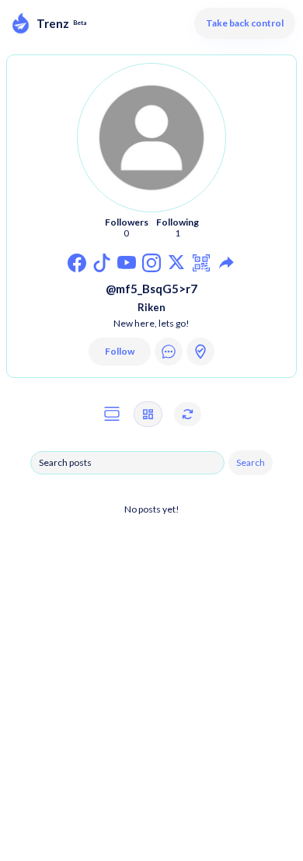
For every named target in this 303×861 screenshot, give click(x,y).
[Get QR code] (201, 262)
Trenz (53, 23)
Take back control (245, 23)
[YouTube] (127, 262)
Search (250, 462)
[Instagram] (77, 262)
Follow (119, 351)
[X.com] (176, 262)
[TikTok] (102, 262)
